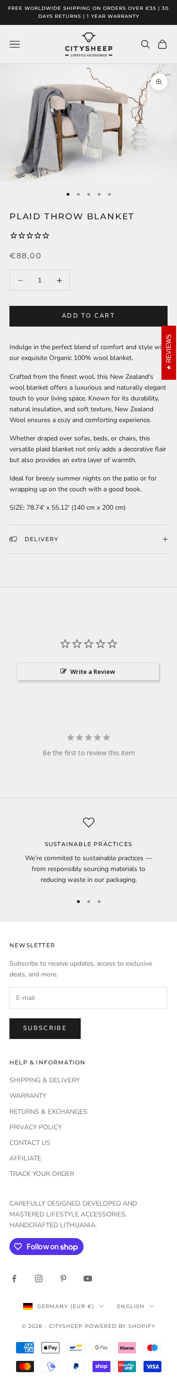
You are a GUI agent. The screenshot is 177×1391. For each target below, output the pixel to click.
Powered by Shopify (120, 1326)
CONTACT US (30, 1142)
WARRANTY (27, 1095)
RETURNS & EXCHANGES (48, 1111)
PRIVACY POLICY (35, 1127)
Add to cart (88, 316)
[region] (88, 851)
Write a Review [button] (92, 671)
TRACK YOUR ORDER (41, 1173)
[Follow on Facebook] (14, 1278)
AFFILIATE (25, 1158)
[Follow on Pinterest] (63, 1278)
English (130, 1306)
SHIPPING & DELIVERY (44, 1080)
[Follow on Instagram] (38, 1278)
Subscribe (45, 1028)
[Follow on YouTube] (88, 1278)
